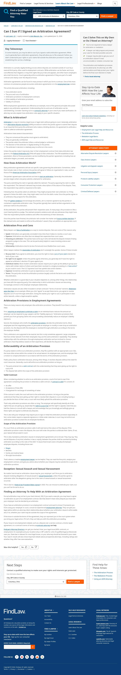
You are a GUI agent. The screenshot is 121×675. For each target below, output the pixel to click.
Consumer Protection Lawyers (91, 185)
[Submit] (113, 109)
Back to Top (61, 596)
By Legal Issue (49, 638)
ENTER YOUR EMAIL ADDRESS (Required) (17, 643)
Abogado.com (100, 631)
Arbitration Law (50, 25)
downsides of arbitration (31, 250)
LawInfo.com (100, 639)
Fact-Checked (30, 41)
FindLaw (6, 25)
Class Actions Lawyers (88, 160)
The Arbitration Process (90, 133)
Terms (6, 669)
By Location (48, 634)
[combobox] (49, 16)
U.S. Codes (72, 638)
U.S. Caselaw (73, 634)
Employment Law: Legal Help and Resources (97, 130)
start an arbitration (46, 176)
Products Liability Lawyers (90, 179)
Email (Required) (87, 105)
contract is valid (57, 382)
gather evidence (16, 201)
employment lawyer (28, 459)
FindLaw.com (100, 616)
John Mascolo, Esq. (36, 36)
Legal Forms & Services (76, 616)
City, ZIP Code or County (75, 12)
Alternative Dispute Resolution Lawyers (95, 153)
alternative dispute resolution (18, 125)
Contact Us (47, 623)
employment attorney (54, 508)
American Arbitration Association (24, 172)
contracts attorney (41, 111)
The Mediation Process (103, 576)
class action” (72, 266)
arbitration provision (38, 323)
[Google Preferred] (42, 657)
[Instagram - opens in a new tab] (32, 657)
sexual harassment (45, 476)
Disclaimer (21, 669)
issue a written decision (65, 219)
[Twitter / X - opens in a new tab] (27, 657)
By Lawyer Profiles (50, 641)
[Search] (115, 3)
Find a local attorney (92, 76)
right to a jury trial (41, 406)
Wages (8, 448)
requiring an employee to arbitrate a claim (23, 312)
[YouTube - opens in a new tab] (22, 657)
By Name (47, 645)
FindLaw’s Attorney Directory (14, 529)
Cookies (29, 669)
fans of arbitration (23, 230)
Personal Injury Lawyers (89, 172)
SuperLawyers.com (102, 623)
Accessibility (48, 619)
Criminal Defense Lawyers (90, 191)
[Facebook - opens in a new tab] (17, 657)
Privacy (12, 669)
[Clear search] (63, 16)
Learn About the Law (75, 627)
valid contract (28, 366)
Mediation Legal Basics (90, 136)
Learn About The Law (17, 25)
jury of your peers (61, 254)
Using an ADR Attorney (103, 579)
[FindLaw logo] (11, 3)
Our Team (47, 616)
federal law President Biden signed (27, 485)
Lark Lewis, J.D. (11, 36)
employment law (64, 84)
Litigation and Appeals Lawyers (92, 166)
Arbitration (8, 122)
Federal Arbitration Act (21, 154)
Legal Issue (37, 12)
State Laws (72, 631)
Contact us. (22, 627)
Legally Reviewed (13, 41)
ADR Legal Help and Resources (93, 140)
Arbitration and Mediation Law (34, 25)
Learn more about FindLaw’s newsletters (94, 116)
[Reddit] (37, 657)
